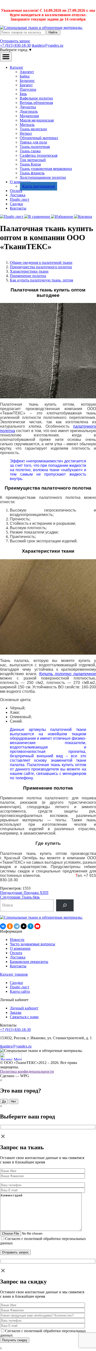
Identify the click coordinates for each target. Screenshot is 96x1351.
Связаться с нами (24, 1017)
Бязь (23, 94)
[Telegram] (17, 926)
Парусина (28, 89)
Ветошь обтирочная (36, 102)
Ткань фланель (32, 173)
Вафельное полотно (36, 98)
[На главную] (41, 27)
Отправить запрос (15, 41)
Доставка (17, 195)
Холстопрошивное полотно (43, 177)
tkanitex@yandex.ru (47, 45)
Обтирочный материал (39, 138)
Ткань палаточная (35, 147)
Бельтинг (27, 80)
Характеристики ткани (29, 271)
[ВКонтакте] (3, 926)
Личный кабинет (24, 1008)
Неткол (26, 133)
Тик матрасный (33, 160)
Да (4, 1101)
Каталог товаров (14, 974)
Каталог (16, 67)
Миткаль (27, 125)
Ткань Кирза (30, 164)
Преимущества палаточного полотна (41, 267)
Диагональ (29, 111)
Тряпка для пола (33, 142)
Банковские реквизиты (29, 962)
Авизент (27, 72)
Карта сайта (20, 991)
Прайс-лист (19, 199)
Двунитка (28, 107)
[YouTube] (37, 926)
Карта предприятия (38, 186)
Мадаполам (29, 116)
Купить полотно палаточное (67, 674)
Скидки (16, 204)
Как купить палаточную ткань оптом (41, 280)
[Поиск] (65, 905)
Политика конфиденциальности (27, 1071)
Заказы (15, 1012)
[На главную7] (41, 917)
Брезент (26, 85)
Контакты (18, 208)
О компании (20, 948)
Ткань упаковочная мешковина (46, 169)
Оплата (16, 191)
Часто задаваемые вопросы (32, 944)
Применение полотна (28, 276)
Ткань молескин (33, 129)
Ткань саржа (30, 151)
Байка (25, 76)
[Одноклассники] (10, 926)
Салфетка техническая (38, 155)
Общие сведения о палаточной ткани (41, 262)
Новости (17, 940)
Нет (13, 1101)
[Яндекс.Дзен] (24, 926)
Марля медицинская (37, 120)
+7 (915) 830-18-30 (15, 45)
